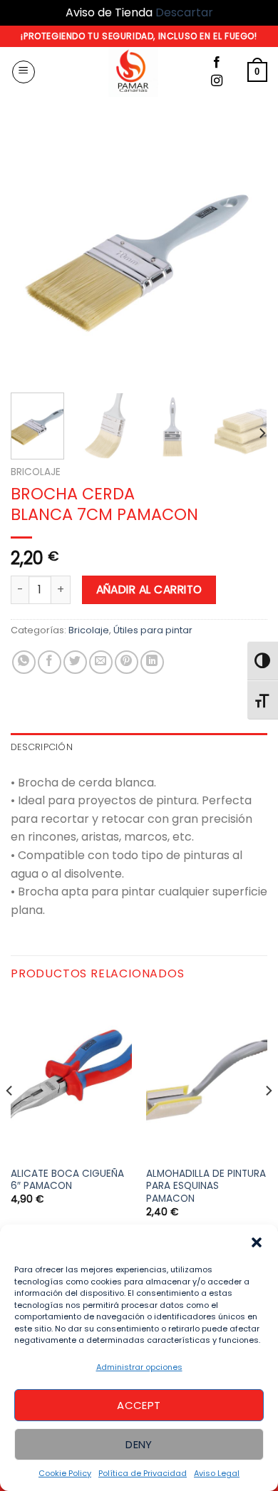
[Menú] (23, 72)
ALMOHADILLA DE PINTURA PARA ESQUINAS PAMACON (206, 1186)
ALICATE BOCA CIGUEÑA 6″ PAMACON (67, 1180)
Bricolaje (36, 472)
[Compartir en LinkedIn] (152, 662)
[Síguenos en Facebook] (216, 62)
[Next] (244, 253)
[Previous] (33, 253)
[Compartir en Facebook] (49, 662)
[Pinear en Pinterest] (126, 662)
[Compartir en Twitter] (75, 662)
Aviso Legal (217, 1473)
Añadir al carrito (149, 589)
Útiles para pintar (152, 630)
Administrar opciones (139, 1367)
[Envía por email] (101, 662)
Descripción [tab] (42, 747)
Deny (139, 1444)
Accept (139, 1405)
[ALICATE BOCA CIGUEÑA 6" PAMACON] (71, 1077)
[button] (256, 1242)
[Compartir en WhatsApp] (24, 662)
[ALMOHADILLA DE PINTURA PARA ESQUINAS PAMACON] (206, 1077)
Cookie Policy (64, 1473)
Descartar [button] (184, 12)
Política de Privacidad (142, 1473)
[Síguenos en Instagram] (216, 81)
